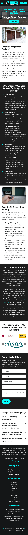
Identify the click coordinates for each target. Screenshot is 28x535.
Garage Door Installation (14, 512)
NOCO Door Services (18, 528)
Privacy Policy (17, 532)
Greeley (14, 491)
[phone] (18, 461)
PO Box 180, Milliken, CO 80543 (14, 458)
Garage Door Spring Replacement (14, 509)
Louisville (14, 495)
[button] (3, 344)
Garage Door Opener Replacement (14, 514)
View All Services (14, 520)
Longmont (14, 497)
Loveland (14, 484)
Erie (14, 499)
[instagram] (12, 461)
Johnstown (14, 488)
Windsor (14, 486)
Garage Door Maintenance (14, 518)
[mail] (15, 461)
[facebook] (9, 461)
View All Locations (14, 501)
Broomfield (14, 493)
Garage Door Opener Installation (14, 516)
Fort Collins (14, 482)
